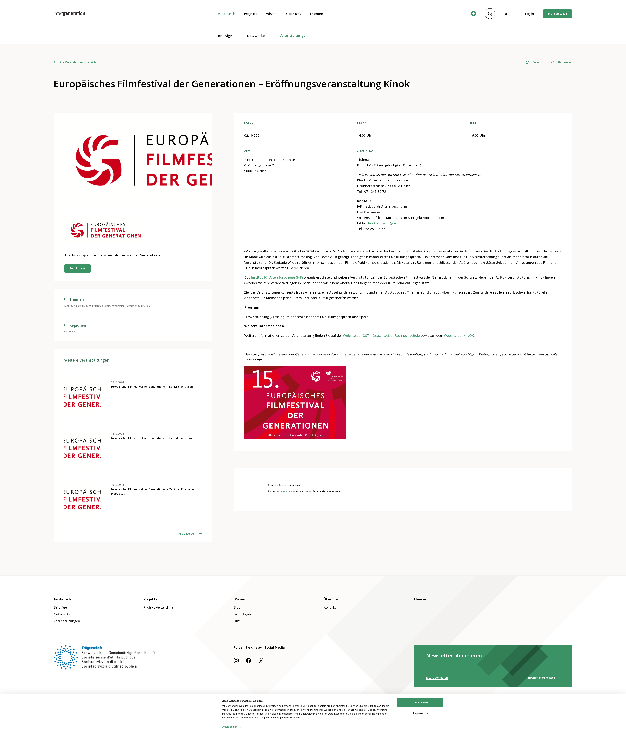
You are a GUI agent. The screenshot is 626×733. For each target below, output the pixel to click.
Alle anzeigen (187, 533)
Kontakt (330, 607)
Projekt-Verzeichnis (159, 607)
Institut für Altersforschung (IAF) (277, 277)
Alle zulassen (420, 702)
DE (506, 13)
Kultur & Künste (72, 305)
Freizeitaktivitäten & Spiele (96, 305)
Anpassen (418, 713)
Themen (316, 13)
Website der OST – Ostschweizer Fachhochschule (381, 335)
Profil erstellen (557, 13)
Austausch (226, 13)
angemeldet (288, 490)
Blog (237, 607)
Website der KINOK (459, 335)
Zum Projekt (77, 268)
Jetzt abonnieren (437, 677)
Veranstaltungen (294, 35)
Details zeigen (229, 726)
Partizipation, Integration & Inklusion (130, 305)
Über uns (293, 13)
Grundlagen (243, 614)
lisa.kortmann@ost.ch (385, 223)
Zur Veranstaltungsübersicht (78, 62)
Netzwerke (256, 35)
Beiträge (225, 35)
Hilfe (237, 621)
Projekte (251, 13)
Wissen (272, 13)
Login (529, 13)
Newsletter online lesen (541, 677)
